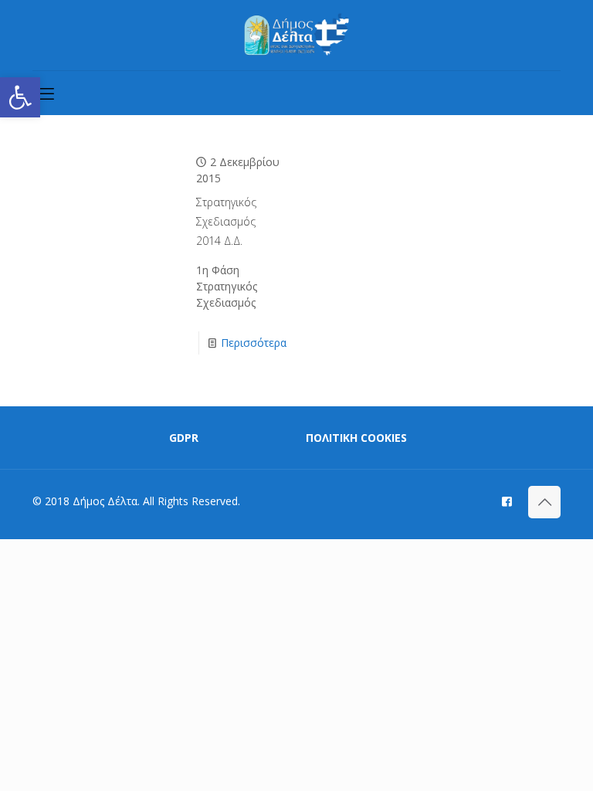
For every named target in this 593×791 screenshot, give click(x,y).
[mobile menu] (45, 93)
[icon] (507, 500)
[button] (20, 97)
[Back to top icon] (544, 502)
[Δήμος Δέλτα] (297, 35)
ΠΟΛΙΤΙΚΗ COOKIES (356, 437)
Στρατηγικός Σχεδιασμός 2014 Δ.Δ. (226, 221)
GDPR (183, 437)
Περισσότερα (253, 342)
